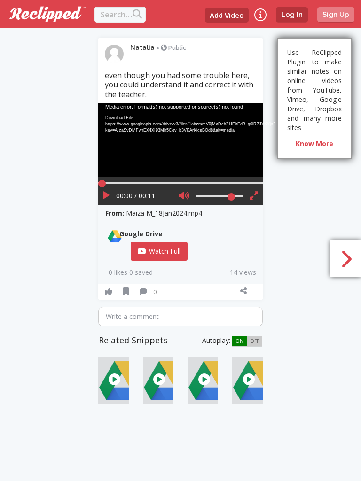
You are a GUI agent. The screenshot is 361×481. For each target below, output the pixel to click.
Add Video (227, 15)
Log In (292, 14)
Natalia (142, 47)
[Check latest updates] (260, 14)
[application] (180, 140)
